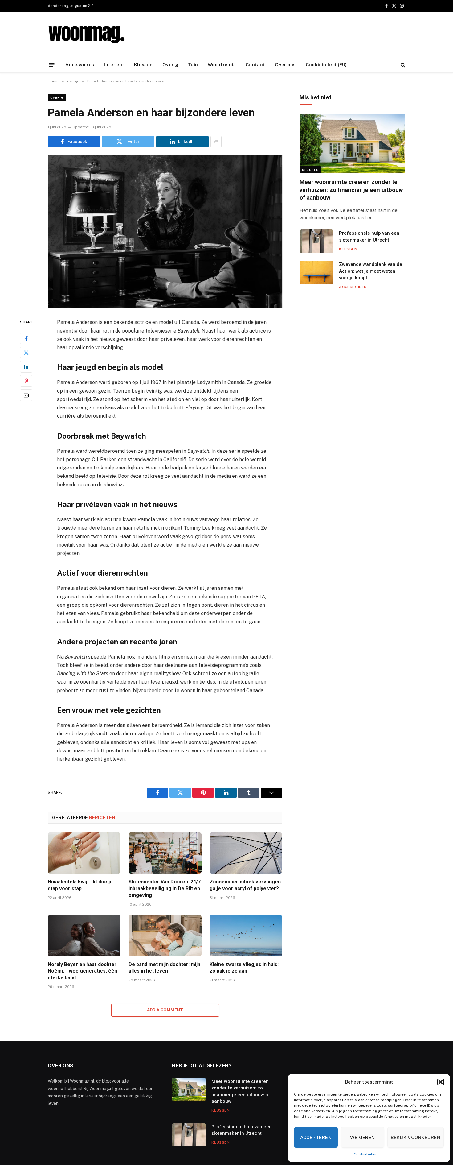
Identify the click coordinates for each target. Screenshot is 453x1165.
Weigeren (362, 1137)
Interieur (114, 64)
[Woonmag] (86, 34)
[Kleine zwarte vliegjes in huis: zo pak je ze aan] (246, 935)
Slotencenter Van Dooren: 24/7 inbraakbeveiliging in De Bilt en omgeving (165, 888)
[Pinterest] (26, 381)
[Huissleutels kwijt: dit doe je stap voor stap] (84, 853)
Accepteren (316, 1137)
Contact (255, 64)
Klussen (143, 64)
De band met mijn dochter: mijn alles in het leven (164, 967)
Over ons (285, 64)
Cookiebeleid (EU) (326, 64)
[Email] (26, 395)
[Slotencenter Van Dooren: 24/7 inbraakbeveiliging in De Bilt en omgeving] (165, 853)
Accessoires (79, 64)
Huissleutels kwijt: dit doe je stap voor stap (80, 885)
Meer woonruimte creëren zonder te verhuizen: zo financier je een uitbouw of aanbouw (351, 189)
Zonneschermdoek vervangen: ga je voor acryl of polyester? (246, 885)
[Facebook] (26, 338)
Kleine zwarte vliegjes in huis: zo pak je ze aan (244, 967)
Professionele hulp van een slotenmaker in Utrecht (369, 236)
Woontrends (222, 64)
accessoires (353, 287)
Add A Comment (165, 1010)
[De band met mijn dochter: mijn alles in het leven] (165, 935)
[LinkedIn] (26, 367)
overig (57, 97)
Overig (170, 64)
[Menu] (52, 64)
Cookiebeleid (366, 1154)
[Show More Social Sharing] (216, 141)
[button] (441, 1082)
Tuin (193, 64)
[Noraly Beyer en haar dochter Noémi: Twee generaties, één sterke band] (84, 935)
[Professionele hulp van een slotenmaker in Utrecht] (316, 241)
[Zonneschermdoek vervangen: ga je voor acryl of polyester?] (246, 853)
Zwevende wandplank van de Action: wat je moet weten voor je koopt (370, 271)
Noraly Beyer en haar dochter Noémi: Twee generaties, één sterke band (82, 971)
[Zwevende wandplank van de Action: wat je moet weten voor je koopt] (316, 272)
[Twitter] (26, 352)
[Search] (402, 65)
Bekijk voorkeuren (415, 1137)
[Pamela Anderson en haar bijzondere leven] (165, 231)
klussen (310, 169)
